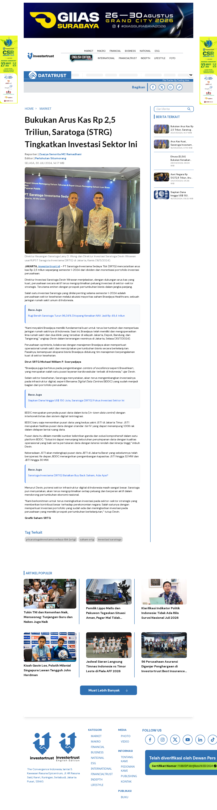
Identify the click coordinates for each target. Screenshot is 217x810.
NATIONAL (97, 758)
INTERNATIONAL (101, 768)
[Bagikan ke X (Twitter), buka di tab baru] (162, 87)
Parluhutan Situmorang (50, 158)
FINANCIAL (97, 747)
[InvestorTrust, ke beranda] (42, 747)
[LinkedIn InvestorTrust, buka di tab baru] (200, 740)
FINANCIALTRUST (102, 774)
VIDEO (125, 741)
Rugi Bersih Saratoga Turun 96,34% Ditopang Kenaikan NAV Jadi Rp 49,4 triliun (76, 315)
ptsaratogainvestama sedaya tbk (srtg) (51, 539)
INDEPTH (97, 779)
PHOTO (126, 736)
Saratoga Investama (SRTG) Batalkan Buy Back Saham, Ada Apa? (68, 475)
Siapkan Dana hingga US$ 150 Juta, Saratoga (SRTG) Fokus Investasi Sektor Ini (76, 400)
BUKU (124, 797)
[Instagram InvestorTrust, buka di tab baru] (162, 740)
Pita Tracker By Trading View (176, 80)
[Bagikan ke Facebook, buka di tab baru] (153, 87)
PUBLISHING (129, 776)
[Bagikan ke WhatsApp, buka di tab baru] (170, 87)
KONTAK (126, 781)
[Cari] (189, 109)
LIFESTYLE (97, 785)
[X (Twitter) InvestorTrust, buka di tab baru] (175, 740)
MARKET (96, 736)
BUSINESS (97, 752)
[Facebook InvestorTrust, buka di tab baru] (150, 740)
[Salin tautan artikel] (179, 87)
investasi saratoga (109, 539)
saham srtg (87, 539)
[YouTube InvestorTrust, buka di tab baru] (188, 740)
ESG (93, 763)
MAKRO (96, 741)
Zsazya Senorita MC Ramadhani (60, 154)
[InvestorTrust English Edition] (68, 747)
